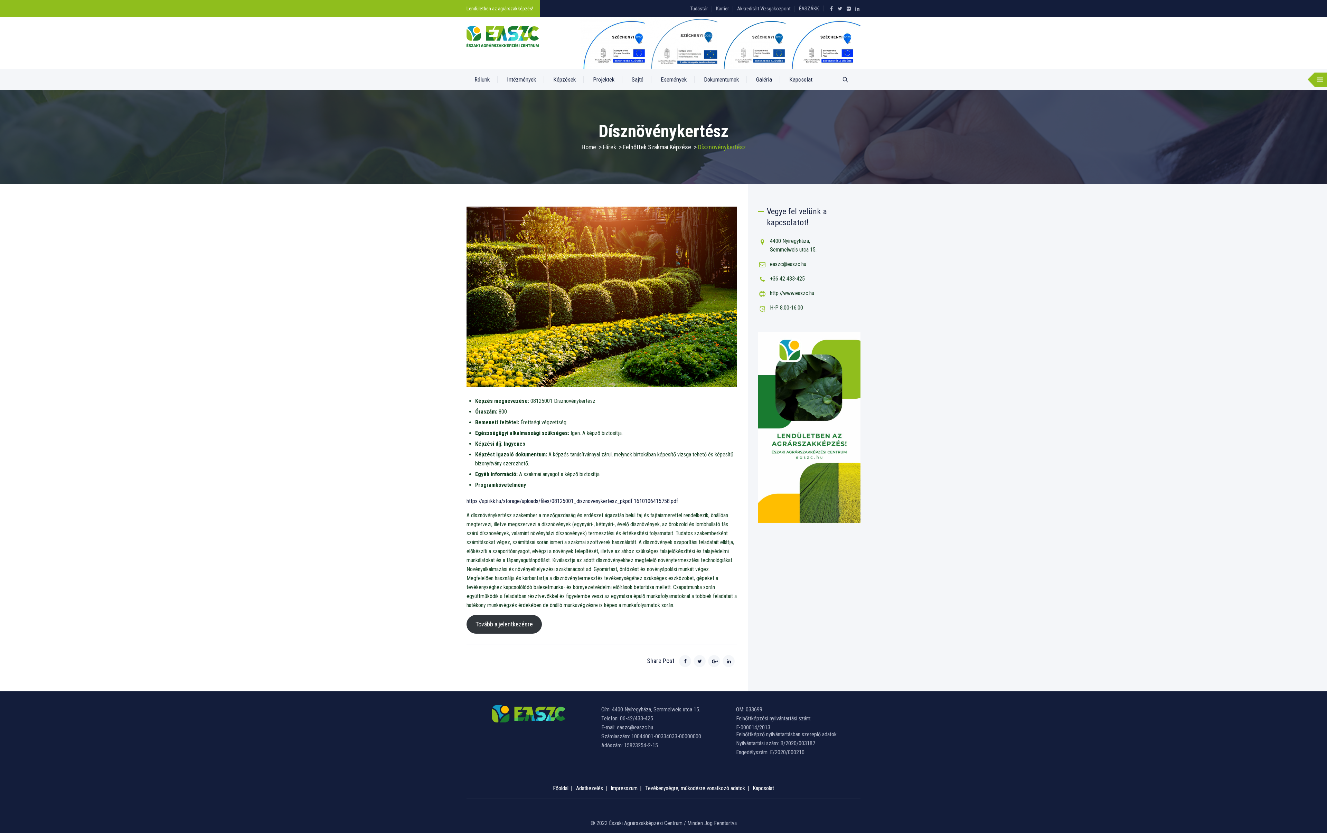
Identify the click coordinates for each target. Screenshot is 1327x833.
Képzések (564, 79)
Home (589, 147)
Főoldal (560, 788)
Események (674, 79)
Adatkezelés (589, 788)
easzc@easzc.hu (788, 264)
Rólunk (482, 79)
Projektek (603, 79)
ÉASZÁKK (809, 9)
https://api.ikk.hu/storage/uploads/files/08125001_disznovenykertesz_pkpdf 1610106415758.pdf (572, 501)
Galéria (764, 79)
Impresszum (624, 788)
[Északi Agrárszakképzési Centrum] (503, 36)
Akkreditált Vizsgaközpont (764, 9)
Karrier (722, 9)
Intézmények (521, 79)
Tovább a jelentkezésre (504, 624)
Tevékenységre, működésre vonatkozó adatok (695, 788)
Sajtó (637, 79)
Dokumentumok (721, 79)
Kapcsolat (800, 79)
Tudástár (699, 9)
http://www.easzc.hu (792, 293)
